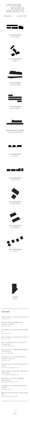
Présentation (8, 16)
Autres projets (21, 16)
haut (15, 413)
